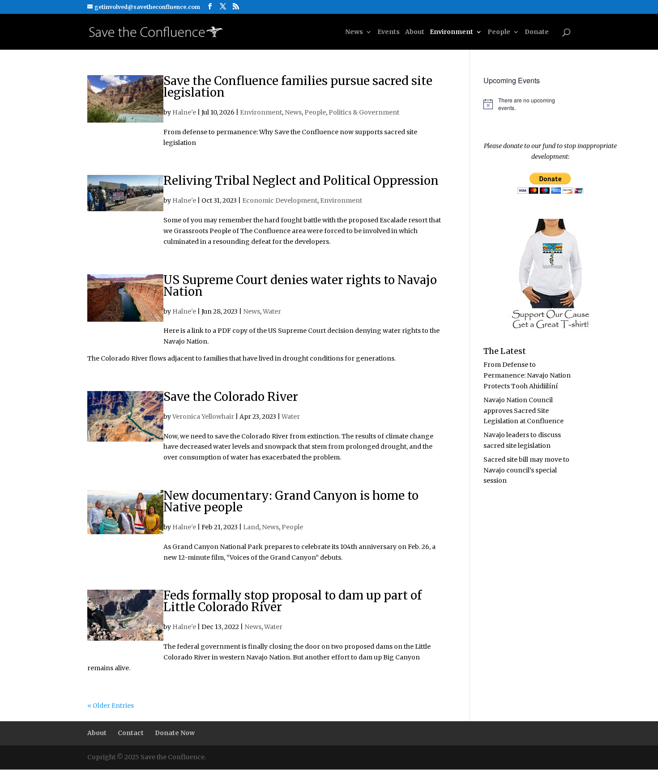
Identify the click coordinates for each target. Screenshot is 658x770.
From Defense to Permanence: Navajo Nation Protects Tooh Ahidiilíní (527, 375)
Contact (131, 733)
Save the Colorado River (230, 396)
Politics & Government (364, 112)
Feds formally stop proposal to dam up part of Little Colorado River (292, 601)
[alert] (527, 104)
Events (388, 32)
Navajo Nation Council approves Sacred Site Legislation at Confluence (523, 410)
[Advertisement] (558, 562)
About (414, 32)
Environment (451, 32)
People (498, 32)
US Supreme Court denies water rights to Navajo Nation (300, 285)
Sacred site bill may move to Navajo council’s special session (526, 470)
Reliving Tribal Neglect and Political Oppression (301, 180)
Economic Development (279, 200)
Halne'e (184, 112)
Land (251, 527)
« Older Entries (110, 706)
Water (272, 311)
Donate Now (175, 733)
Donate (537, 32)
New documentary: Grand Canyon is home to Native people (291, 501)
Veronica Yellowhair (203, 417)
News (354, 32)
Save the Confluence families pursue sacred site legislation (297, 86)
